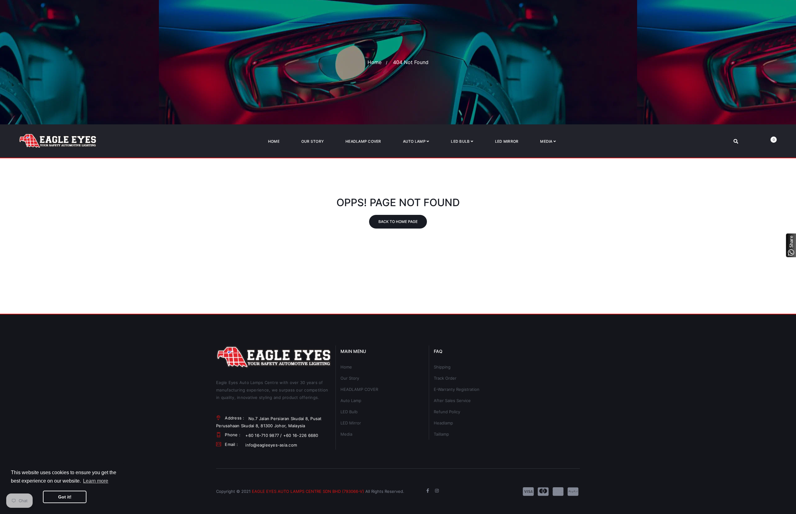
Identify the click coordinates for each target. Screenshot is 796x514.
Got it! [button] (65, 496)
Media (346, 434)
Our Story (349, 378)
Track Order (445, 378)
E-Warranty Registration (456, 389)
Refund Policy (447, 411)
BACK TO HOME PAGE (398, 221)
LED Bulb (349, 411)
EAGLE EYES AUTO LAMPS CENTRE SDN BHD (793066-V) (308, 491)
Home (375, 62)
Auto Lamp (350, 400)
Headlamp (443, 422)
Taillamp (441, 434)
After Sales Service (452, 400)
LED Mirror (350, 422)
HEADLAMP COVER (359, 389)
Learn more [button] (95, 481)
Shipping (442, 366)
